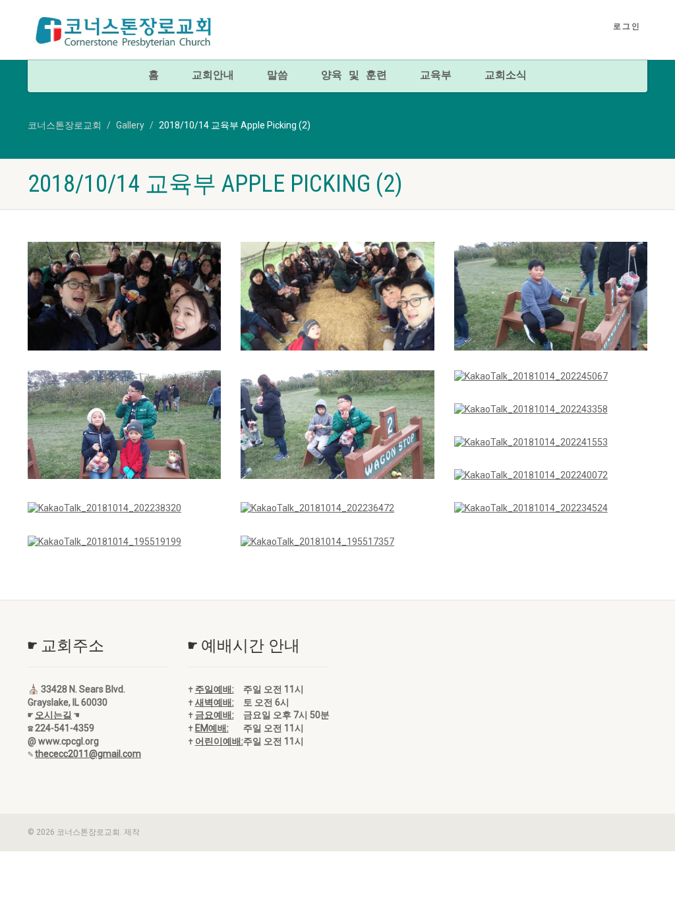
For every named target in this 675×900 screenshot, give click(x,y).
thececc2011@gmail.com (88, 753)
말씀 (277, 76)
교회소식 (505, 76)
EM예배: (212, 728)
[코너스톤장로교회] (124, 32)
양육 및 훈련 (354, 76)
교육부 (436, 76)
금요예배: (214, 715)
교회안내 (213, 76)
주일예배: (214, 689)
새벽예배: (214, 702)
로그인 (627, 26)
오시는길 (53, 715)
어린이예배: (219, 741)
